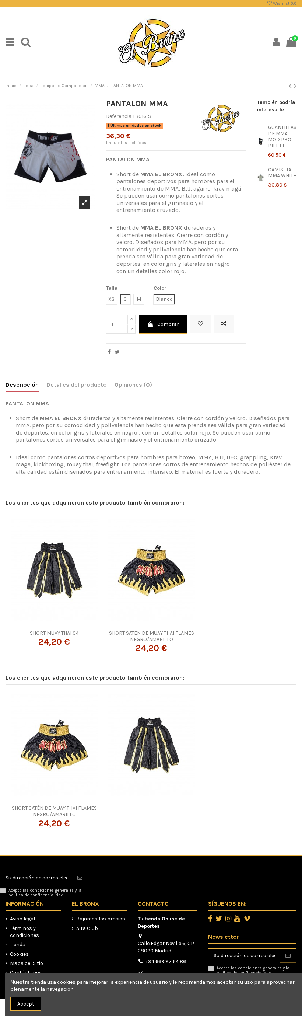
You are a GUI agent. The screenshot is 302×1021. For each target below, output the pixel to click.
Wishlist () (284, 3)
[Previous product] (291, 85)
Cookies (19, 954)
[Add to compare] (224, 324)
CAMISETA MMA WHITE (282, 173)
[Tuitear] (117, 352)
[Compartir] (109, 352)
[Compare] (54, 624)
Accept (25, 1004)
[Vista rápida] (64, 624)
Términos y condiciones (24, 932)
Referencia (118, 116)
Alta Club (87, 928)
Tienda (17, 944)
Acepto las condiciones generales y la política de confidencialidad (44, 893)
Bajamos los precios (100, 919)
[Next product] (295, 85)
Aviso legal (22, 919)
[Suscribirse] (80, 878)
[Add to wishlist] (200, 324)
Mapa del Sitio (26, 963)
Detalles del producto (76, 384)
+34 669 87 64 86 (165, 961)
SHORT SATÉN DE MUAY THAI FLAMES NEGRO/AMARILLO (151, 636)
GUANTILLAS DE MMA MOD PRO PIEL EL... (282, 136)
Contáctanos (26, 972)
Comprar (168, 324)
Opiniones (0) (133, 384)
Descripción (22, 384)
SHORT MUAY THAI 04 (54, 633)
